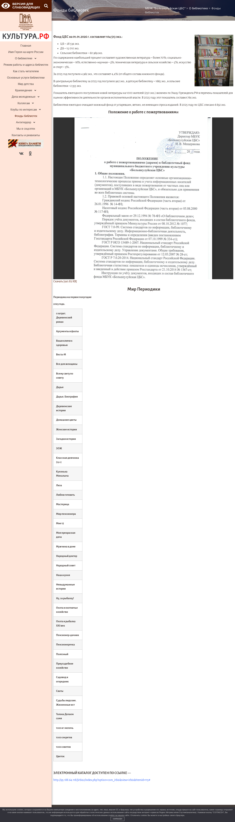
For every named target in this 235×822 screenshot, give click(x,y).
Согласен (117, 819)
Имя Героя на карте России (25, 52)
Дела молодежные (23, 96)
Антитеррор (23, 122)
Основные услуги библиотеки (26, 77)
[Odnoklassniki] (30, 153)
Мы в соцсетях (26, 128)
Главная (25, 45)
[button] (46, 5)
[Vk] (21, 153)
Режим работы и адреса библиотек (26, 64)
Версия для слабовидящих (26, 5)
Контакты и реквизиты (26, 135)
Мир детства (26, 84)
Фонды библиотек (26, 116)
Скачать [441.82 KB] (65, 281)
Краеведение (23, 90)
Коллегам (24, 103)
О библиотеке (23, 58)
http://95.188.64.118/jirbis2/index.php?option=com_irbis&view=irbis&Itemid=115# (101, 780)
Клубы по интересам (23, 109)
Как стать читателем (26, 71)
